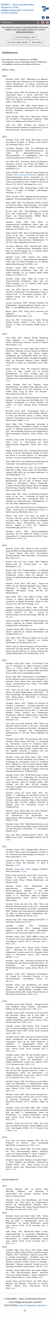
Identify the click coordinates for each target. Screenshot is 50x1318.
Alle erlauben (37, 42)
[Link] (23, 102)
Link (15, 113)
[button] (43, 22)
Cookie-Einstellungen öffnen (25, 37)
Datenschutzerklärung (24, 32)
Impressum (41, 1305)
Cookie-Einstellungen (27, 1305)
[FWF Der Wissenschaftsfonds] (25, 1311)
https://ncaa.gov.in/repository (25, 175)
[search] (38, 22)
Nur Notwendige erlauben (18, 42)
